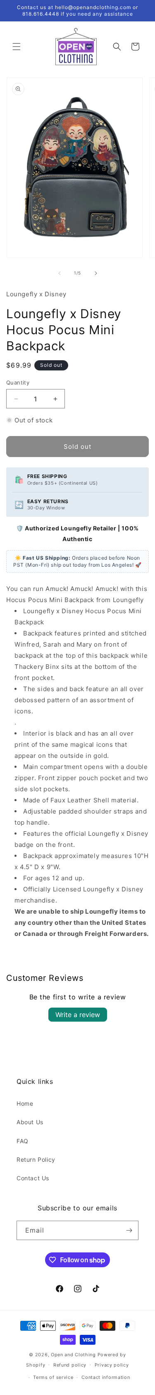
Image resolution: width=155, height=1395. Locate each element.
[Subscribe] (129, 1230)
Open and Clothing (73, 1354)
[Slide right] (96, 273)
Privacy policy (112, 1365)
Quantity (17, 382)
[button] (16, 47)
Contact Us (33, 1178)
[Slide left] (59, 273)
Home (25, 1103)
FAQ (23, 1140)
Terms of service (53, 1377)
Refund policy (69, 1365)
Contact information (105, 1377)
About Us (30, 1121)
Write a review (77, 1014)
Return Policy (36, 1159)
